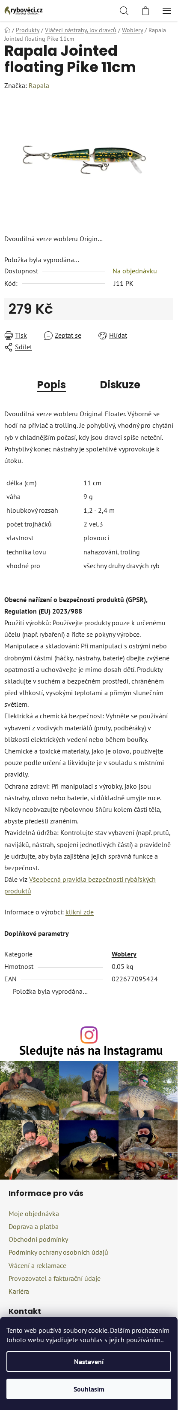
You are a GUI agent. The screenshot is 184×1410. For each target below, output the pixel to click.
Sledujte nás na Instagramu (91, 1050)
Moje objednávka (34, 1213)
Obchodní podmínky (38, 1239)
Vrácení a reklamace (37, 1265)
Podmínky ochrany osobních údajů (58, 1252)
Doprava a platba (34, 1226)
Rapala (39, 85)
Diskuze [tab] (120, 385)
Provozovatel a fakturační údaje (55, 1278)
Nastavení (89, 1361)
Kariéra (19, 1291)
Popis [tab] (51, 385)
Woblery (124, 954)
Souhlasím (89, 1389)
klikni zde (79, 912)
